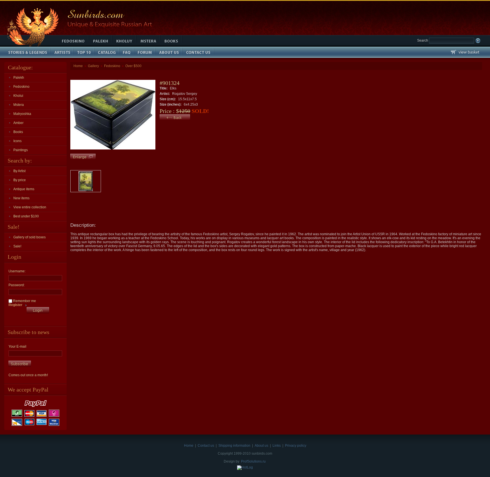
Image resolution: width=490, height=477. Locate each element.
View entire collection (29, 207)
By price (19, 180)
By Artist (19, 171)
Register (15, 305)
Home (78, 66)
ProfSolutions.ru (253, 461)
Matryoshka (22, 114)
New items (21, 198)
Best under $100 (26, 216)
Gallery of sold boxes (29, 237)
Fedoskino (21, 87)
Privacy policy (295, 446)
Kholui (18, 96)
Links (277, 446)
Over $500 (133, 66)
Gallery (93, 66)
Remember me (24, 301)
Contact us (206, 446)
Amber (18, 123)
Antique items (23, 189)
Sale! (17, 246)
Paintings (20, 150)
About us (261, 446)
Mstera (18, 105)
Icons (17, 141)
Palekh (18, 78)
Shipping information (234, 446)
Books (18, 132)
